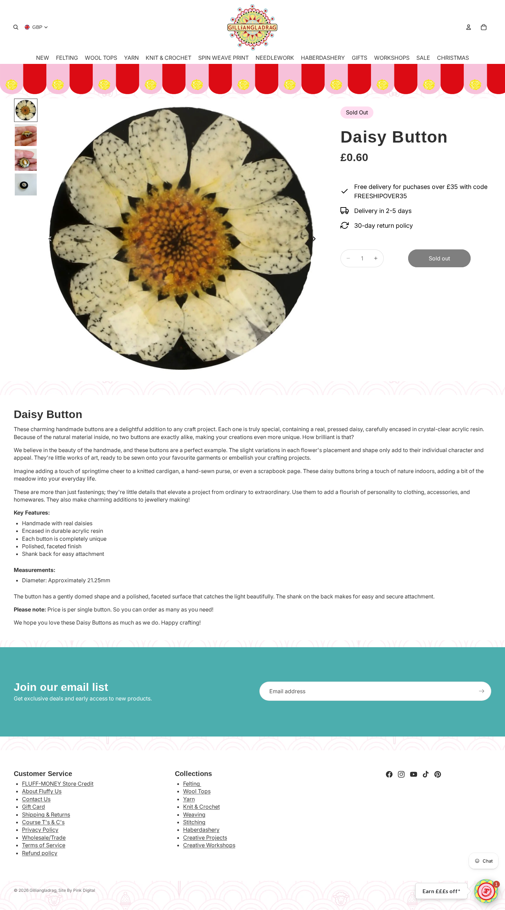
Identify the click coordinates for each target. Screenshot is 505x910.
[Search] (15, 27)
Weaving (194, 814)
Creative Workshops (209, 845)
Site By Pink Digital (76, 890)
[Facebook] (389, 774)
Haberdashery (201, 829)
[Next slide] (316, 239)
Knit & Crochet (201, 806)
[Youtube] (413, 774)
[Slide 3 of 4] (26, 160)
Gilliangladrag (43, 890)
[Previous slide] (48, 239)
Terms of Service (43, 845)
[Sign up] (481, 691)
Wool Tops (197, 791)
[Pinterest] (438, 774)
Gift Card (33, 806)
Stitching (194, 822)
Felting (192, 783)
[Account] (468, 27)
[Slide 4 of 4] (26, 184)
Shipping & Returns (46, 814)
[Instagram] (401, 774)
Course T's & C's (43, 822)
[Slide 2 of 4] (26, 135)
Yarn (189, 799)
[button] (486, 891)
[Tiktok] (426, 774)
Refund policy (39, 853)
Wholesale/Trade (44, 837)
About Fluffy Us (41, 791)
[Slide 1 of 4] (26, 110)
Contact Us (36, 799)
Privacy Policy (40, 829)
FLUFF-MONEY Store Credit (57, 783)
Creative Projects (205, 837)
